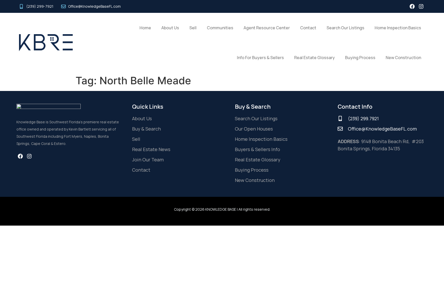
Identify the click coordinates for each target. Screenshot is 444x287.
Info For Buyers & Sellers (260, 57)
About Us (170, 28)
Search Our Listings (345, 28)
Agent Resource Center (267, 28)
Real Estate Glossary (314, 57)
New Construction (403, 57)
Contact (308, 28)
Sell (193, 28)
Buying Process (360, 57)
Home (145, 28)
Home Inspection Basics (398, 28)
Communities (220, 28)
